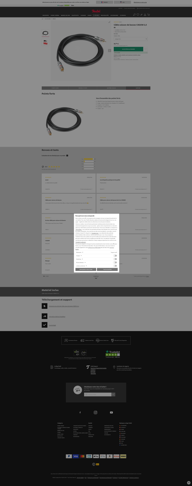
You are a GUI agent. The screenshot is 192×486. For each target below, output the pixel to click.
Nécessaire (78, 252)
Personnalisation (80, 262)
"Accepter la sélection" (80, 242)
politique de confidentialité (94, 247)
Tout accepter (107, 269)
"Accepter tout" (95, 233)
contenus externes (80, 266)
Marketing (78, 259)
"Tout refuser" (78, 229)
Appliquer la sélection (85, 269)
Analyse (78, 255)
